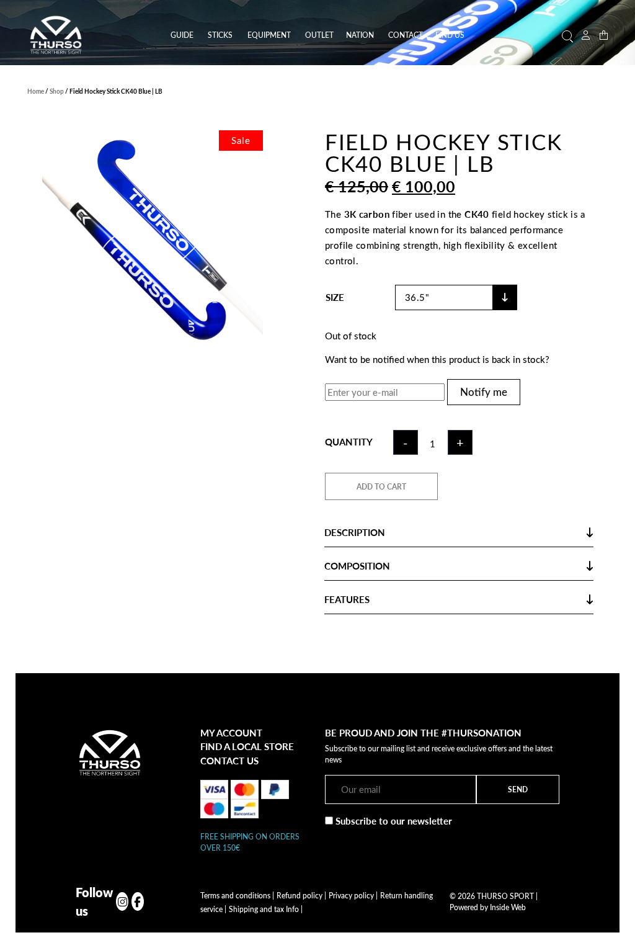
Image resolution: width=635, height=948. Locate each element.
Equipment (269, 35)
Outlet (319, 35)
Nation (360, 35)
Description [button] (354, 532)
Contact (405, 35)
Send (518, 789)
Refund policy (301, 895)
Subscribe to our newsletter (392, 821)
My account (231, 733)
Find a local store (247, 746)
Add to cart (381, 486)
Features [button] (347, 599)
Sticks (220, 35)
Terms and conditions (237, 895)
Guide (182, 35)
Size (335, 297)
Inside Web (508, 907)
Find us (449, 35)
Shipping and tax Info (266, 909)
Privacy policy (353, 895)
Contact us (229, 760)
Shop (57, 91)
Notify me (483, 392)
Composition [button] (357, 566)
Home (35, 91)
